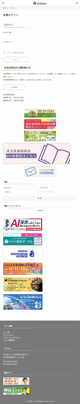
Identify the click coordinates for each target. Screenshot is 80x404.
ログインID (7, 32)
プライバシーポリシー (11, 337)
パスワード (7, 42)
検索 (40, 198)
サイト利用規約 (9, 340)
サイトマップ (8, 335)
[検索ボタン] (77, 3)
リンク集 (6, 332)
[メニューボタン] (3, 3)
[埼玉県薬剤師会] (40, 3)
